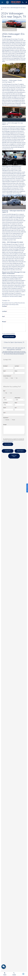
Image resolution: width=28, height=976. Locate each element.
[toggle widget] (3, 966)
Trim (16, 407)
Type (4, 390)
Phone (16, 370)
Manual (13, 419)
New (6, 392)
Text (16, 378)
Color (4, 412)
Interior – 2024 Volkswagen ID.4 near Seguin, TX (12, 123)
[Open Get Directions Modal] (26, 2)
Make (16, 402)
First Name (4, 306)
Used (11, 392)
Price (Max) (5, 402)
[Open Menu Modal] (2, 2)
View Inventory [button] (9, 29)
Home (8, 7)
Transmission (5, 417)
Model (4, 407)
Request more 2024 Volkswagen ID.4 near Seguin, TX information (13, 272)
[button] (7, 451)
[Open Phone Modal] (23, 2)
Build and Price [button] (14, 456)
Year (4, 397)
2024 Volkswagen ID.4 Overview (13, 35)
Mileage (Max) (17, 397)
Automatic (7, 419)
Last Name (4, 311)
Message (4, 321)
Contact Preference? (7, 375)
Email (3, 316)
